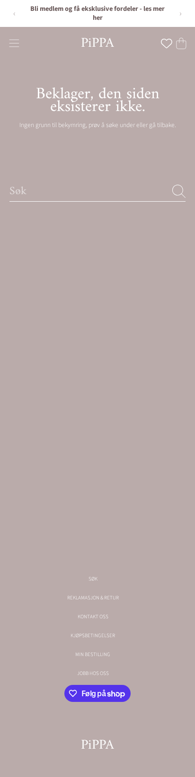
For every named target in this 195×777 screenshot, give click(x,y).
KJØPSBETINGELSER (93, 635)
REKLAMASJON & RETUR (93, 597)
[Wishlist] (166, 43)
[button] (14, 43)
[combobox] (97, 191)
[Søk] (179, 191)
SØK (93, 578)
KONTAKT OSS (93, 616)
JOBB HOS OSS (93, 673)
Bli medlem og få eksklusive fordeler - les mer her (97, 13)
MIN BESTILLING (92, 654)
